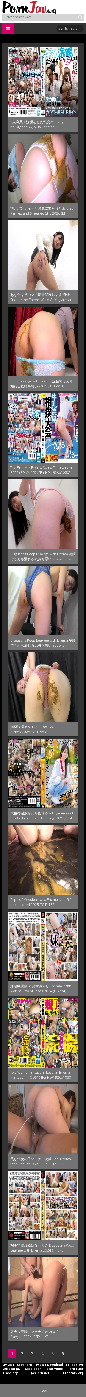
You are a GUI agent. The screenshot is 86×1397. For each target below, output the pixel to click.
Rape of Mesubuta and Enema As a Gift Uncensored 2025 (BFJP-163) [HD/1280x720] (41, 902)
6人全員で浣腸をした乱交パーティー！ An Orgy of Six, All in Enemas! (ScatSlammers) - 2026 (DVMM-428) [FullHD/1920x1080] (40, 124)
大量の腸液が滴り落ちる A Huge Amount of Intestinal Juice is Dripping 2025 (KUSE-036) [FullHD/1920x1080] (42, 816)
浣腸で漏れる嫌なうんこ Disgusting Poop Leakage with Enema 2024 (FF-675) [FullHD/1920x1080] (42, 1248)
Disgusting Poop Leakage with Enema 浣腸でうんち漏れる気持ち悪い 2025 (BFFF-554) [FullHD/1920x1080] (43, 643)
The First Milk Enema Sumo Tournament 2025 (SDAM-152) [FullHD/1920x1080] (41, 470)
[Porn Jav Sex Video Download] (29, 7)
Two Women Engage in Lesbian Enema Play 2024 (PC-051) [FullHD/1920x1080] (41, 1075)
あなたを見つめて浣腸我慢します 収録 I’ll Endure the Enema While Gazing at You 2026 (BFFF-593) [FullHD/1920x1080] (41, 297)
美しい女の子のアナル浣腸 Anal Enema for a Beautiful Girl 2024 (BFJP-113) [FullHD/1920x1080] (40, 1161)
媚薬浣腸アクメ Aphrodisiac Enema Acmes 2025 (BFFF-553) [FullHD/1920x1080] (37, 729)
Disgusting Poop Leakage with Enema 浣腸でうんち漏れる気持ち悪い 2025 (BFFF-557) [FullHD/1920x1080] (43, 556)
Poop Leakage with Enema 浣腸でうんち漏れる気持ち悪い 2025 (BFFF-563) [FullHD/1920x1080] (41, 384)
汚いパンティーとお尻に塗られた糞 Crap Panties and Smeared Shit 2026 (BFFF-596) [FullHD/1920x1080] (42, 211)
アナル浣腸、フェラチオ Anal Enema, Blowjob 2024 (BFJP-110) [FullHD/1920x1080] (39, 1334)
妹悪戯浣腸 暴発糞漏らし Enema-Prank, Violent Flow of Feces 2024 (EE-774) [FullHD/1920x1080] (41, 988)
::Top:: (43, 1390)
